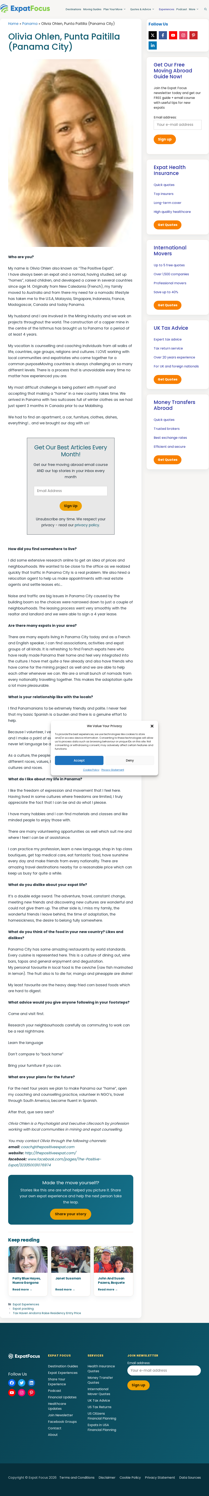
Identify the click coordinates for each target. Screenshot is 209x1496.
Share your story (70, 1214)
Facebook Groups (62, 1421)
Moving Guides (92, 9)
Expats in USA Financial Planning (102, 1427)
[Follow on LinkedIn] (153, 45)
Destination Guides (63, 1366)
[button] (152, 726)
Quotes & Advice (140, 9)
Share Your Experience (57, 1382)
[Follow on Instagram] (183, 35)
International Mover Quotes (99, 1391)
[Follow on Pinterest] (193, 35)
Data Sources (190, 1477)
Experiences (166, 9)
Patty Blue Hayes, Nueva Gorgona (26, 1280)
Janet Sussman (68, 1278)
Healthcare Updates (57, 1406)
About (53, 1434)
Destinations (73, 9)
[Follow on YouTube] (173, 35)
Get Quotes (167, 224)
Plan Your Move (112, 9)
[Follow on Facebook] (163, 35)
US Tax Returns (99, 1407)
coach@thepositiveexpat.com (47, 1146)
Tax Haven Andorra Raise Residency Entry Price (47, 1313)
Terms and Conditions (76, 1477)
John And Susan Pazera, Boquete (111, 1280)
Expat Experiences (26, 1304)
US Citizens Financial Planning (102, 1416)
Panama (30, 23)
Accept (79, 760)
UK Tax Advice (99, 1400)
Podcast (181, 9)
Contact (54, 1428)
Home (13, 23)
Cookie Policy (91, 770)
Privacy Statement (112, 770)
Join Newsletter (60, 1415)
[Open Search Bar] (205, 9)
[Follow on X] (153, 35)
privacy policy (87, 525)
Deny (130, 760)
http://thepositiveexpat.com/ (50, 1153)
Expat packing (23, 1309)
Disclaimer (107, 1477)
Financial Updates (62, 1397)
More (192, 9)
